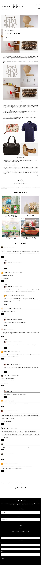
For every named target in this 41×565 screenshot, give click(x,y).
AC (4, 444)
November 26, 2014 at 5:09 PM (13, 428)
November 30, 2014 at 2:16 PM (9, 444)
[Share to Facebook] (10, 37)
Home (13, 531)
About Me (17, 531)
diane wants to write (6, 563)
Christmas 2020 (30, 215)
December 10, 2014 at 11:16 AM (13, 463)
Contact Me (23, 531)
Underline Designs (15, 563)
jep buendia (6, 375)
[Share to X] (8, 37)
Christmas (20, 183)
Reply (5, 268)
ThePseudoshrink (8, 272)
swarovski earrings (5, 468)
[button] (36, 5)
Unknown (6, 463)
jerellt (5, 410)
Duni (5, 247)
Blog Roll (27, 531)
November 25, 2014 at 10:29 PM (17, 286)
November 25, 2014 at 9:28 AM (17, 308)
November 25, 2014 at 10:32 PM (17, 319)
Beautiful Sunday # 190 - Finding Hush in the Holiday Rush (30, 238)
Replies (6, 260)
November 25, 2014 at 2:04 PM (15, 351)
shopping (25, 183)
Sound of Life (7, 351)
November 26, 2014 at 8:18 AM (20, 295)
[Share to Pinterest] (12, 37)
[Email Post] (21, 179)
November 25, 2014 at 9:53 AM (11, 329)
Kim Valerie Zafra (8, 308)
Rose (5, 329)
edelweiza (6, 428)
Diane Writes (9, 262)
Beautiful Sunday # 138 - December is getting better (10, 216)
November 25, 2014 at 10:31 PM (17, 262)
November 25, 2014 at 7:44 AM (17, 272)
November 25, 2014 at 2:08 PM (14, 375)
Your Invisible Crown (9, 401)
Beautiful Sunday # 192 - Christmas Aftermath (11, 238)
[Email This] (6, 37)
